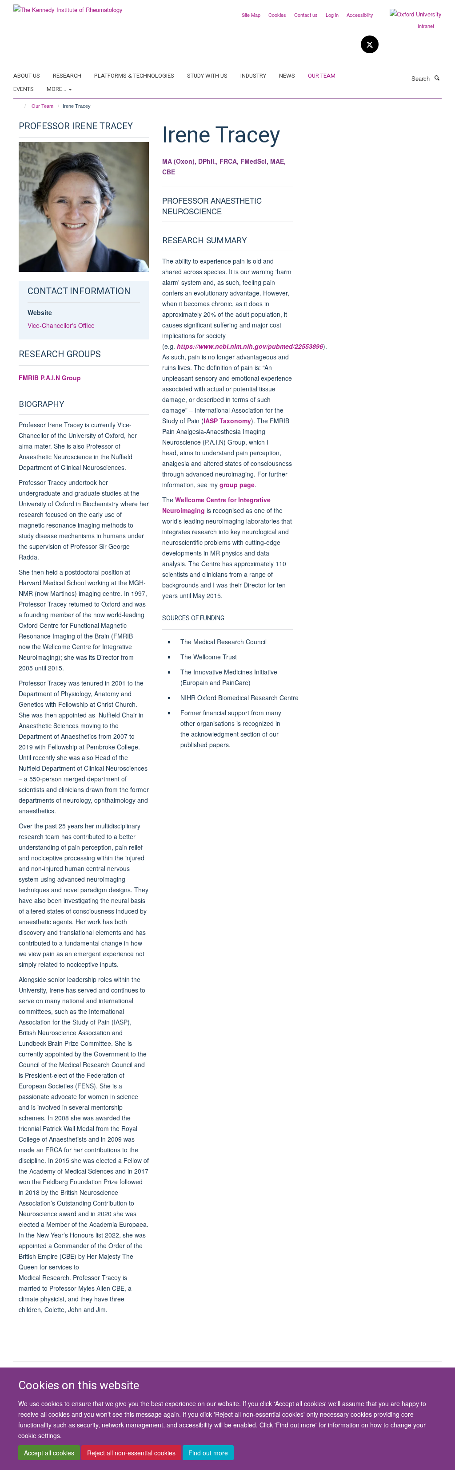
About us (26, 75)
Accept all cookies (49, 1452)
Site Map (251, 14)
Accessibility (360, 14)
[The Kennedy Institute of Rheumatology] (68, 6)
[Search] (437, 78)
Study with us (207, 75)
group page (237, 484)
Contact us (306, 14)
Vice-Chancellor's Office (61, 325)
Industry (253, 75)
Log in (332, 14)
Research (67, 75)
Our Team (321, 75)
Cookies (277, 14)
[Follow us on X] (370, 44)
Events (23, 89)
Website (40, 312)
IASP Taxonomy (227, 420)
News (287, 75)
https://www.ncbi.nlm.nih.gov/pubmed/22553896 (250, 346)
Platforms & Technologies (134, 75)
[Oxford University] (409, 14)
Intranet (426, 25)
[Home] (21, 106)
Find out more (208, 1452)
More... (57, 89)
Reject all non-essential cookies (131, 1452)
